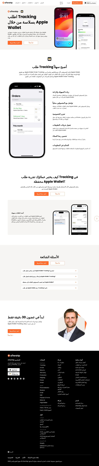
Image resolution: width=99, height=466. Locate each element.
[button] (49, 271)
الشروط (18, 457)
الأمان (23, 457)
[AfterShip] (7, 3)
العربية (11, 452)
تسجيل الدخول (61, 2)
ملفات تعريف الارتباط (33, 457)
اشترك (68, 3)
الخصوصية (10, 457)
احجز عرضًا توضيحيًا (77, 3)
